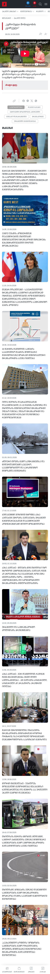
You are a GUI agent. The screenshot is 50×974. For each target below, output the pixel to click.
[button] (10, 11)
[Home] (4, 4)
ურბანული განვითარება (25, 121)
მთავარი (6, 18)
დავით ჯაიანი (34, 107)
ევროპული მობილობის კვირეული (25, 112)
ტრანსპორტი (38, 117)
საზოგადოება (16, 107)
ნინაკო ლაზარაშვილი (16, 117)
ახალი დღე (19, 18)
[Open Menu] (46, 4)
